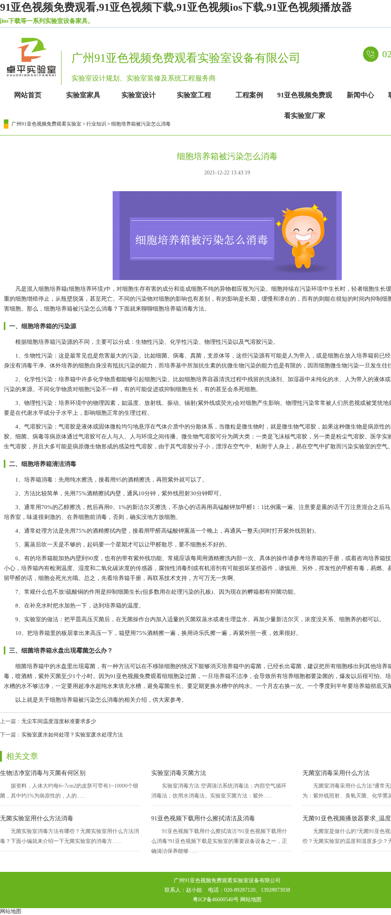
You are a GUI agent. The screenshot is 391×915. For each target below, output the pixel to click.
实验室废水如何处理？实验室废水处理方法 (72, 735)
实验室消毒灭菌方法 (178, 773)
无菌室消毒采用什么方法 (336, 773)
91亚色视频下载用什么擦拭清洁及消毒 (203, 818)
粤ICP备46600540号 (216, 899)
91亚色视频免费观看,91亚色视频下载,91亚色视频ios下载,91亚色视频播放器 (176, 7)
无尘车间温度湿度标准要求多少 (58, 721)
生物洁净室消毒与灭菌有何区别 (43, 773)
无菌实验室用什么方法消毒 (36, 818)
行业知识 (96, 124)
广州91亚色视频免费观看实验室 (46, 124)
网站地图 (251, 899)
